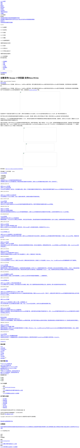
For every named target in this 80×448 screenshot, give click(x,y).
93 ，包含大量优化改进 (10, 234)
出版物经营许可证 (9, 421)
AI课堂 (2, 13)
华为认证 (16, 19)
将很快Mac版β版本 (9, 218)
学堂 (1, 4)
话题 (4, 64)
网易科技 (10, 426)
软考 (9, 19)
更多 (7, 361)
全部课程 (2, 19)
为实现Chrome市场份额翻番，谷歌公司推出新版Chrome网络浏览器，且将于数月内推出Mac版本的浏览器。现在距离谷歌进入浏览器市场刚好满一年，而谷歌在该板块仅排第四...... (39, 320)
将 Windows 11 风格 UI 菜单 (11, 291)
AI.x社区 (21, 390)
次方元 (75, 426)
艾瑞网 (29, 426)
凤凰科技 (14, 426)
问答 (5, 22)
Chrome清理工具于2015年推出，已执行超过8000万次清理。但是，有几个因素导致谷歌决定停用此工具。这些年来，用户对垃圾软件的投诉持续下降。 (33, 284)
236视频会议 (58, 426)
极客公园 (53, 426)
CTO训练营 (16, 393)
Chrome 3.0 (4, 186)
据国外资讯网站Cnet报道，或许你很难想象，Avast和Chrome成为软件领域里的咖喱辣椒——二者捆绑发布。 (24, 275)
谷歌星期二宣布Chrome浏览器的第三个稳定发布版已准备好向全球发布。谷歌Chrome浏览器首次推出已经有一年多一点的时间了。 (29, 181)
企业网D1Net (68, 426)
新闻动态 (5, 400)
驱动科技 (18, 426)
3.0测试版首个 (8, 225)
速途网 (36, 426)
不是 (5, 187)
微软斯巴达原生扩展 (10, 309)
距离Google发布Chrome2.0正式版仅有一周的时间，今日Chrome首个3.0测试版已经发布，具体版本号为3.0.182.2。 (25, 227)
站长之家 (33, 426)
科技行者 (22, 426)
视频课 (2, 17)
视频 (4, 62)
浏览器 (5, 172)
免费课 (2, 8)
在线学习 (2, 20)
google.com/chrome (33, 89)
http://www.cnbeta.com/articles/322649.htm (14, 168)
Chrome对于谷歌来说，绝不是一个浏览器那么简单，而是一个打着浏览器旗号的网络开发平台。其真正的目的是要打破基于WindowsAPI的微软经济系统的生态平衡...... (37, 189)
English (4, 404)
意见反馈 (5, 403)
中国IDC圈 (63, 426)
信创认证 (12, 19)
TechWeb (26, 426)
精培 (9, 393)
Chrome (2, 172)
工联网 (49, 426)
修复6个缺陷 (7, 326)
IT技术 (23, 19)
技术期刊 (5, 67)
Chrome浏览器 (3, 334)
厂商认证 (20, 19)
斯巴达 (2, 317)
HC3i (11, 387)
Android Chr (3, 341)
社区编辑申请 (3, 72)
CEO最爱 (6, 202)
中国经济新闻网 (41, 426)
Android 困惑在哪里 (9, 335)
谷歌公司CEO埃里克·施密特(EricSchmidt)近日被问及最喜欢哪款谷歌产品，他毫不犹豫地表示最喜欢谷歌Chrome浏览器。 (27, 204)
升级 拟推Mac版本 (10, 318)
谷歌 (1, 186)
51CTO (4, 387)
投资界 (72, 426)
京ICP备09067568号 (9, 414)
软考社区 (2, 7)
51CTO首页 (3, 1)
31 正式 (6, 258)
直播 (11, 22)
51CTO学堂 (5, 393)
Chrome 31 (2, 265)
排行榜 (8, 17)
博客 (1, 2)
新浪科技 (2, 426)
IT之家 (46, 426)
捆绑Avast (6, 274)
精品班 (2, 5)
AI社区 (4, 65)
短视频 (11, 17)
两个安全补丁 (9, 252)
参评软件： (7, 243)
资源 (3, 22)
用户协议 (5, 406)
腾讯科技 (6, 426)
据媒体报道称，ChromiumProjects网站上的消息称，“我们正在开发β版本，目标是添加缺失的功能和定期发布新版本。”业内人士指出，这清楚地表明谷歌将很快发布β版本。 (37, 219)
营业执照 (2, 421)
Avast (8, 280)
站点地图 (5, 401)
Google (8, 231)
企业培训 (2, 10)
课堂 (7, 22)
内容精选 (5, 61)
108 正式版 (8, 195)
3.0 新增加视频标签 (10, 180)
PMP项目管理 (27, 19)
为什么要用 (7, 266)
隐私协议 (5, 407)
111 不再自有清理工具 (10, 282)
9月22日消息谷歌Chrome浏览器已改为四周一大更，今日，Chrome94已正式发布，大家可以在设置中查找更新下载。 (25, 303)
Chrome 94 (5, 308)
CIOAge (8, 387)
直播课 (14, 17)
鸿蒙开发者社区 (4, 11)
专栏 (9, 22)
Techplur (13, 387)
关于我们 (5, 398)
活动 (4, 68)
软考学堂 (18, 17)
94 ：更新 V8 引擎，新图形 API (13, 302)
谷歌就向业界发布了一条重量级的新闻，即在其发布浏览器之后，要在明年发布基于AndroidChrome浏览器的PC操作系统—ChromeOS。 (30, 337)
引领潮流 (6, 210)
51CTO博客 (5, 390)
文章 (1, 22)
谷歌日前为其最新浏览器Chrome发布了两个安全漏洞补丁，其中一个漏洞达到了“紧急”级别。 (21, 254)
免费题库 (32, 19)
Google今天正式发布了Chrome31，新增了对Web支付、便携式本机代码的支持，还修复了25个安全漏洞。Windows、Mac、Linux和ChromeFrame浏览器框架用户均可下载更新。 (38, 260)
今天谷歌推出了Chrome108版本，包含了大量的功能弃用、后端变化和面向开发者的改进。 (20, 196)
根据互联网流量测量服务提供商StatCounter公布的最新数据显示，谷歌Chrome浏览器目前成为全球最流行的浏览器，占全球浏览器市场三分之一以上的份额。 (34, 211)
